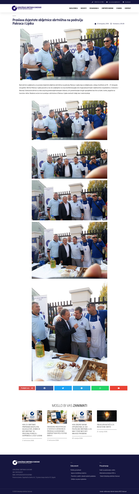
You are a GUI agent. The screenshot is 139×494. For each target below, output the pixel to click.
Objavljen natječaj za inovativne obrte (105, 425)
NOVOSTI (83, 8)
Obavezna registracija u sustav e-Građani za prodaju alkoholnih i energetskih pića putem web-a (57, 431)
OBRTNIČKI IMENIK (107, 8)
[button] (26, 388)
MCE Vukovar (122, 491)
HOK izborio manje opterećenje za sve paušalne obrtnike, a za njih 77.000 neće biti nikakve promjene (82, 429)
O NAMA (119, 8)
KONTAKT (128, 8)
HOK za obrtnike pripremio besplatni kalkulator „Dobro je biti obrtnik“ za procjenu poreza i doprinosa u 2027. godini (32, 430)
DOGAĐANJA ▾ (94, 8)
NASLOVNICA (73, 8)
